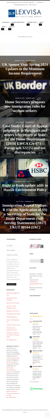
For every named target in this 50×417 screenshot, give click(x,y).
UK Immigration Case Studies (13, 314)
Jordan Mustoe (36, 336)
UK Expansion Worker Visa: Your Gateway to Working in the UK (13, 334)
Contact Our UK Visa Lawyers (13, 325)
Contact (11, 26)
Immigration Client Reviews (13, 311)
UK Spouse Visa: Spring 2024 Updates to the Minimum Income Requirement (25, 68)
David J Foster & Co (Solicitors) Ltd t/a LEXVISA (32, 409)
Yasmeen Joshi (30, 98)
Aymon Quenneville (37, 321)
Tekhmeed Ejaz (29, 122)
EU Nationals (6, 22)
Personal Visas (32, 22)
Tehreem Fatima (30, 60)
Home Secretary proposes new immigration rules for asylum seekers (24, 106)
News (41, 22)
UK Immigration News (12, 339)
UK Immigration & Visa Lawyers (12, 409)
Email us (45, 409)
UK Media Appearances (12, 317)
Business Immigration (18, 22)
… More (38, 334)
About (4, 26)
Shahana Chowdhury (38, 350)
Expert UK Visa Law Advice (13, 303)
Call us (25, 412)
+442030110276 (12, 397)
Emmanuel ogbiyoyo (37, 366)
